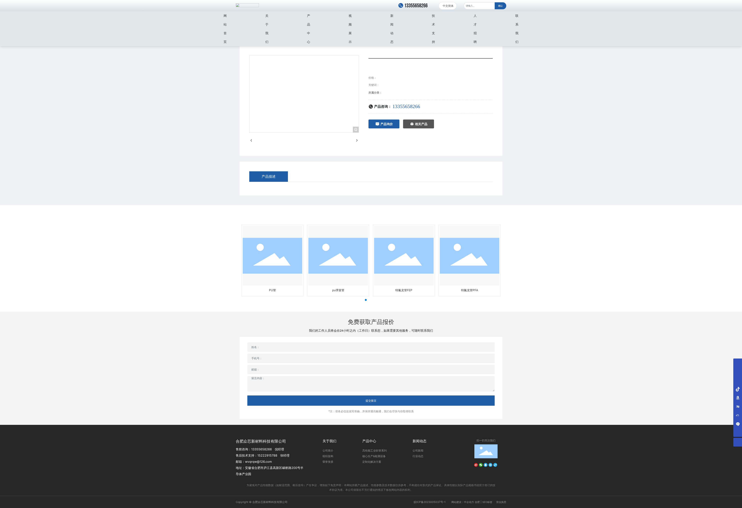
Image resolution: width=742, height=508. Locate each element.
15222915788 (267, 455)
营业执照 (501, 502)
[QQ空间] (490, 464)
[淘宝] (737, 406)
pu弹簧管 (338, 290)
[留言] (737, 423)
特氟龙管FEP (403, 290)
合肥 (477, 502)
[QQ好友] (486, 464)
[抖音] (737, 389)
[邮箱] (737, 371)
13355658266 (415, 6)
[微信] (481, 464)
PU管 (272, 290)
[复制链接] (495, 464)
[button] (362, 300)
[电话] (737, 363)
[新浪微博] (476, 464)
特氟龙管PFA (469, 290)
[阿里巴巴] (737, 415)
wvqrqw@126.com (258, 462)
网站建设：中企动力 (462, 502)
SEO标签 (487, 502)
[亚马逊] (737, 397)
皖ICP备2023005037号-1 (430, 502)
